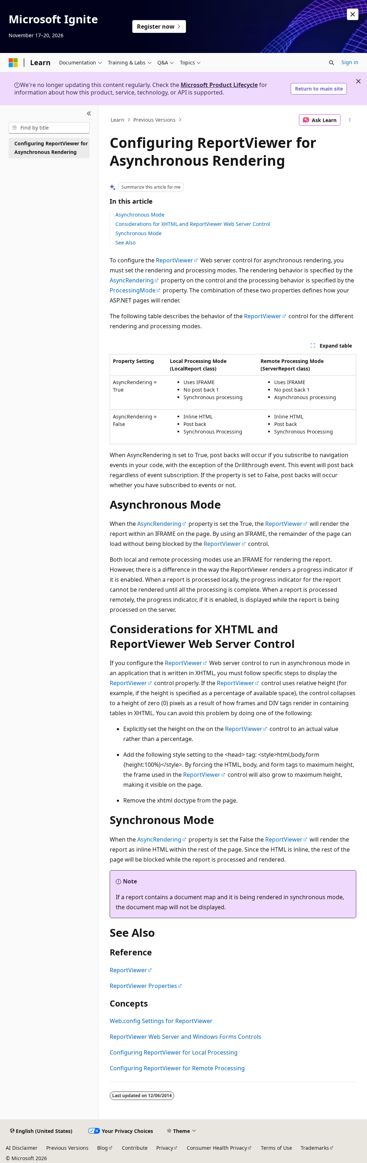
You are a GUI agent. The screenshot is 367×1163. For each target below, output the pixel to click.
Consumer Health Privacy (217, 1147)
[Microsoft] (13, 62)
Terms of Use (276, 1147)
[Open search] (331, 62)
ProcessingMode (133, 290)
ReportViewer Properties (143, 986)
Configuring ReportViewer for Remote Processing (177, 1068)
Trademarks (315, 1147)
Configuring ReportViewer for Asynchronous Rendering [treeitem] (51, 148)
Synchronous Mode (138, 233)
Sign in (350, 62)
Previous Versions (154, 119)
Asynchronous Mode (140, 214)
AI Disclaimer (22, 1147)
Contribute (135, 1147)
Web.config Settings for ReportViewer (161, 1021)
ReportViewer (174, 260)
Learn (117, 119)
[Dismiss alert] (352, 14)
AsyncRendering (132, 280)
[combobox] (49, 128)
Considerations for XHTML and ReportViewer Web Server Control (192, 224)
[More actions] (349, 120)
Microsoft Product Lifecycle (219, 85)
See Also (125, 242)
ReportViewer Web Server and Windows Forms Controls (185, 1037)
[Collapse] (89, 114)
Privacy (164, 1147)
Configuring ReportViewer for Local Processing (174, 1052)
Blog (102, 1147)
